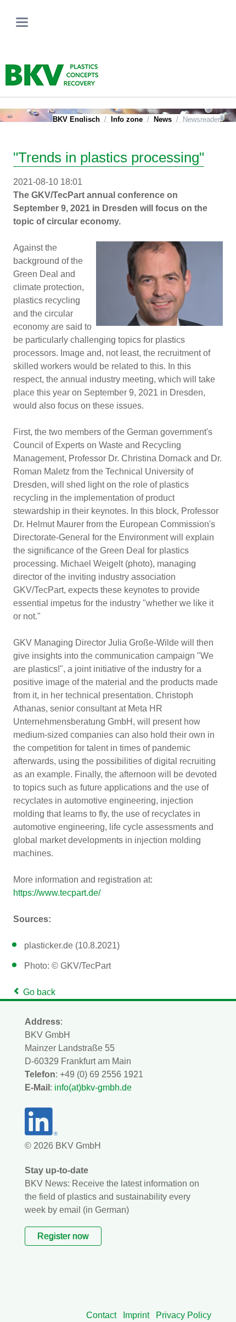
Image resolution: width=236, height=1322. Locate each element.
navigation (22, 22)
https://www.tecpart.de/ (56, 892)
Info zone (127, 119)
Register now (63, 1236)
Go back (39, 992)
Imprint (136, 1315)
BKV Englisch (76, 119)
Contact (101, 1315)
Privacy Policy (183, 1315)
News (163, 119)
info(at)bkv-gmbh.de (93, 1087)
